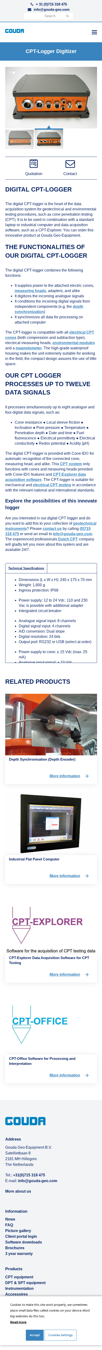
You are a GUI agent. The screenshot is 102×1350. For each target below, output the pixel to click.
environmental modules (73, 343)
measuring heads (30, 291)
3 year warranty (19, 1254)
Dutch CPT (68, 539)
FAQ (9, 1225)
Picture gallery (18, 1231)
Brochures (14, 1248)
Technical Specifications (26, 568)
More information (65, 776)
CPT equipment (19, 1277)
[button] (94, 32)
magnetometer (29, 348)
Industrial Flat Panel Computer (34, 859)
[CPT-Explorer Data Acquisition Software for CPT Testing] (51, 923)
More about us (18, 1191)
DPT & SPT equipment (25, 1283)
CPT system (71, 464)
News (10, 1219)
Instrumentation (19, 1288)
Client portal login (21, 1236)
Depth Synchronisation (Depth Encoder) (42, 759)
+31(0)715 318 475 (29, 1175)
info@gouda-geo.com (52, 9)
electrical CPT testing (52, 485)
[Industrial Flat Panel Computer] (51, 824)
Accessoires (16, 1294)
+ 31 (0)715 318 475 (51, 4)
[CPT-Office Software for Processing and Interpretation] (51, 1023)
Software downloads (23, 1242)
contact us (52, 529)
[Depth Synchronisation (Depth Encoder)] (51, 724)
